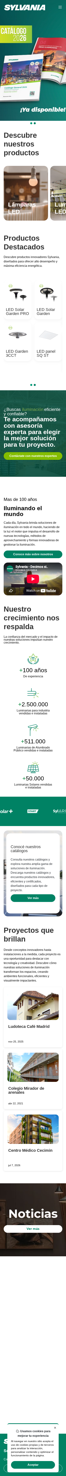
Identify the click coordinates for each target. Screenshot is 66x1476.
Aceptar (32, 1464)
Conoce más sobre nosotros (33, 554)
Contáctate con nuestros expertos (33, 455)
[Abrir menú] (60, 7)
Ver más (33, 898)
